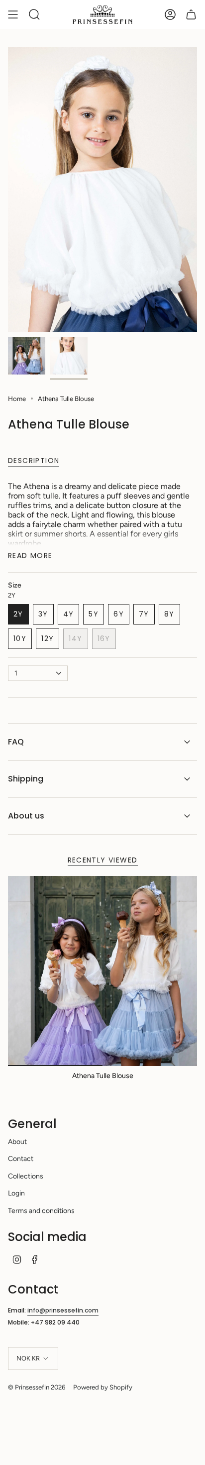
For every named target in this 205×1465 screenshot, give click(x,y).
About (17, 1142)
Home (17, 398)
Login (16, 1193)
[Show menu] (13, 14)
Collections (25, 1176)
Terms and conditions (41, 1210)
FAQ (16, 742)
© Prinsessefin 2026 (36, 1387)
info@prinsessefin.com (63, 1310)
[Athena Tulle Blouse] (102, 971)
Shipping (25, 778)
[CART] (191, 14)
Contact (20, 1158)
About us (26, 816)
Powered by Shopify (102, 1387)
